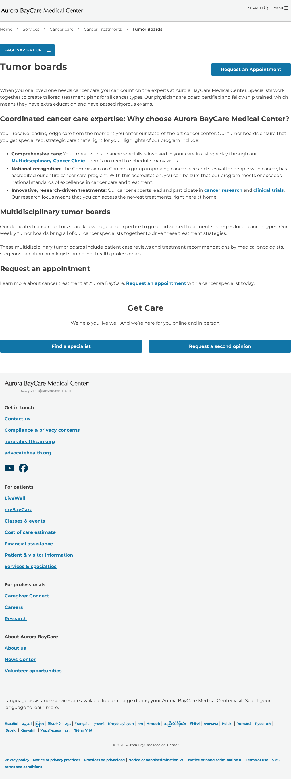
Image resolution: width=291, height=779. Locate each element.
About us (15, 648)
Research (16, 618)
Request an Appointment (251, 69)
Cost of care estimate (30, 532)
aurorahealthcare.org (30, 441)
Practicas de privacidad (104, 760)
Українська (50, 730)
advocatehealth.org (28, 453)
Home (6, 29)
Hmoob (153, 723)
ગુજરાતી (98, 723)
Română (243, 723)
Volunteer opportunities (33, 670)
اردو (67, 730)
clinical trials (268, 190)
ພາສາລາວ (211, 723)
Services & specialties (31, 566)
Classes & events (25, 521)
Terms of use (257, 760)
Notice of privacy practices (56, 760)
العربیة (27, 723)
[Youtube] (9, 469)
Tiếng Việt (83, 730)
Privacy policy (17, 760)
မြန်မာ (39, 723)
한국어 (195, 723)
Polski (227, 723)
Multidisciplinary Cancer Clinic (48, 160)
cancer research (223, 190)
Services (31, 29)
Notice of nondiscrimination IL (215, 760)
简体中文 (54, 723)
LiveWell (15, 498)
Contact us (17, 419)
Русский (263, 723)
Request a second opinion (220, 346)
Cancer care (61, 29)
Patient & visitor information (39, 555)
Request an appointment (156, 283)
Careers (14, 607)
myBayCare (18, 509)
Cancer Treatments (103, 29)
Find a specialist (71, 346)
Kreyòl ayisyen (121, 723)
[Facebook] (23, 469)
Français (81, 723)
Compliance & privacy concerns (42, 430)
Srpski (11, 730)
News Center (20, 659)
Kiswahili (28, 730)
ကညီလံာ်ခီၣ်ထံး (175, 723)
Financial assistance (29, 543)
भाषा (140, 723)
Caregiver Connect (27, 596)
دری (68, 723)
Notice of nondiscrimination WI (156, 760)
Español (11, 723)
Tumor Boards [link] (147, 29)
